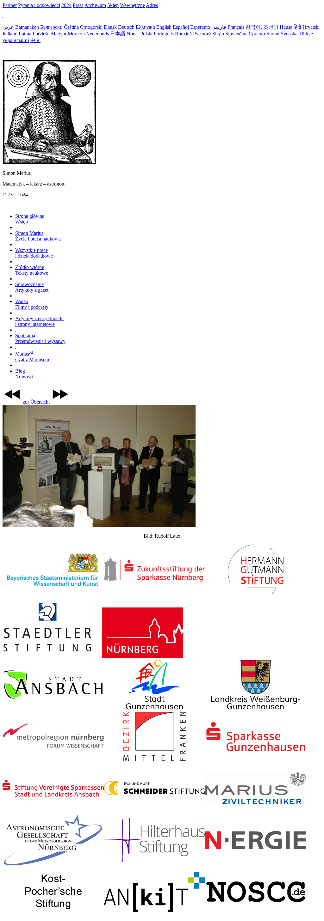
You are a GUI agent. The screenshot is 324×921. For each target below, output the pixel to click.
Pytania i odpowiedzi (39, 5)
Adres (152, 5)
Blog (24, 373)
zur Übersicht (36, 402)
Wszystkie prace (34, 253)
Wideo (31, 304)
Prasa (78, 5)
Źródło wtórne (31, 270)
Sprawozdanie (31, 287)
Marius (32, 356)
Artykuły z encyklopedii (39, 321)
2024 (66, 5)
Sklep (113, 5)
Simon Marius (38, 235)
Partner (10, 5)
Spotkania (40, 338)
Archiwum (95, 5)
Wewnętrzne (132, 5)
